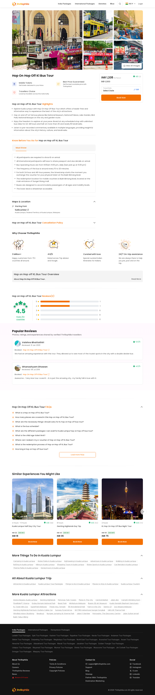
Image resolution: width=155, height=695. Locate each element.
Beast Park (62, 603)
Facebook (137, 664)
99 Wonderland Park (76, 607)
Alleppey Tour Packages (43, 652)
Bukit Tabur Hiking (20, 617)
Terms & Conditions (57, 664)
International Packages (38, 630)
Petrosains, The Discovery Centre (106, 613)
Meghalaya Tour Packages (64, 639)
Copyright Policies (57, 671)
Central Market (102, 600)
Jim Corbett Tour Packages (127, 648)
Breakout (40, 613)
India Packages (18, 630)
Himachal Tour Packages (22, 643)
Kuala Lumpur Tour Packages (50, 584)
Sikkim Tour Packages (21, 639)
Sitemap (88, 674)
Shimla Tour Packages (83, 648)
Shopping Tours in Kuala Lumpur (70, 564)
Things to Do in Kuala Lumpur (77, 584)
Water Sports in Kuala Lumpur (99, 564)
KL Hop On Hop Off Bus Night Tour (117, 526)
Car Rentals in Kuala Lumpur (126, 564)
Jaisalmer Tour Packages (87, 643)
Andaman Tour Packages (121, 635)
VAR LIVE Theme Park (116, 610)
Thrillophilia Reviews (21, 671)
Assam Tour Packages (130, 639)
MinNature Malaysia (77, 603)
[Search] (120, 3)
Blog (87, 671)
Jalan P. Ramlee (83, 613)
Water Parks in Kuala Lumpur (50, 561)
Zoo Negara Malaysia (123, 607)
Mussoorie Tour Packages (104, 648)
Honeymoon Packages (60, 630)
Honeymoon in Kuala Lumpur (53, 568)
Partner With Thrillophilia (96, 678)
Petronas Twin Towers (67, 600)
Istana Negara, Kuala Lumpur (25, 600)
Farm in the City (94, 607)
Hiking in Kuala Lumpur (45, 564)
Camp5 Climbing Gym (130, 600)
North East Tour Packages (87, 639)
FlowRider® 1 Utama (21, 603)
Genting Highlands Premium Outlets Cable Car (33, 610)
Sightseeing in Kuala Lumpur (76, 561)
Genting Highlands (47, 600)
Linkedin (136, 674)
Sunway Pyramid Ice (63, 610)
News (14, 674)
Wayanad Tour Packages (43, 648)
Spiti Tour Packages (40, 635)
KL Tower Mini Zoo (20, 607)
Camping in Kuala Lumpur (24, 561)
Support (88, 667)
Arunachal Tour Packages (109, 639)
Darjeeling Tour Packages (41, 639)
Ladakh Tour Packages (21, 635)
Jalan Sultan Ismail (131, 613)
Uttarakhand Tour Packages (44, 643)
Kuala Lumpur (21, 209)
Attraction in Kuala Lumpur (24, 584)
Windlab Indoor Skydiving (23, 613)
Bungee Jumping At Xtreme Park (60, 613)
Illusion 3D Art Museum (97, 603)
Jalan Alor (115, 600)
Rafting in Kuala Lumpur (23, 564)
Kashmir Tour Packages (59, 635)
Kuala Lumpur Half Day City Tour (26, 526)
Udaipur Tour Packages (21, 648)
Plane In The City (86, 600)
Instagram (137, 667)
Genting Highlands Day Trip (69, 526)
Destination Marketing (94, 681)
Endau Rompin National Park (43, 603)
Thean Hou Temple (57, 607)
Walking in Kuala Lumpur (126, 561)
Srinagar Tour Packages (21, 652)
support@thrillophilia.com (99, 664)
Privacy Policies (56, 667)
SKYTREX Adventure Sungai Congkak (90, 610)
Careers (15, 667)
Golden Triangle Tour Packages (111, 643)
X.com (135, 671)
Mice (112, 4)
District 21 (108, 607)
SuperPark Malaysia (39, 607)
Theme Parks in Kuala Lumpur (25, 568)
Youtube (136, 678)
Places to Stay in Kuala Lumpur (105, 584)
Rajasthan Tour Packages (80, 635)
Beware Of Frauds (21, 677)
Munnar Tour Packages (63, 648)
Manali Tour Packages (66, 643)
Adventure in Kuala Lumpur (101, 561)
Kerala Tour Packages (100, 635)
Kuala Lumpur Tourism (130, 584)
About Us (16, 664)
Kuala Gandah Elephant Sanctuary (124, 603)
